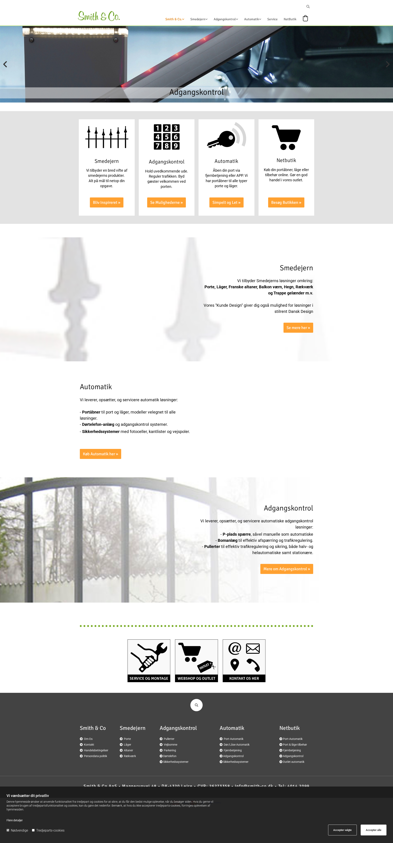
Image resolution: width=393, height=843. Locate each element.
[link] (171, 20)
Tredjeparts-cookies (50, 830)
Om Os (88, 738)
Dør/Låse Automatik (237, 744)
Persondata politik (95, 756)
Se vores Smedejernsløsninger (196, 92)
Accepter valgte (342, 830)
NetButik (290, 19)
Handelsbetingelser (96, 750)
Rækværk (130, 756)
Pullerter (169, 738)
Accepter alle (373, 830)
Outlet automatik (293, 761)
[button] (106, 202)
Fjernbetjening (233, 750)
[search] (308, 6)
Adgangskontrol (225, 19)
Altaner (128, 750)
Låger (127, 744)
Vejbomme (170, 744)
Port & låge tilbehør (295, 744)
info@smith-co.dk (254, 786)
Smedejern (197, 19)
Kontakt (89, 744)
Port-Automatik (233, 738)
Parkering (170, 750)
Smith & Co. (173, 19)
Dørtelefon (169, 756)
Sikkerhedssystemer (176, 761)
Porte (127, 738)
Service (272, 19)
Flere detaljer (15, 820)
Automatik (251, 19)
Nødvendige (19, 830)
